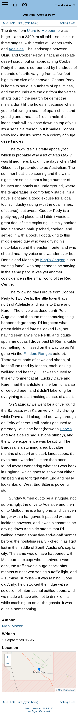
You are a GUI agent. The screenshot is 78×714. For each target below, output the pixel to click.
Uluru (31, 30)
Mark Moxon (12, 626)
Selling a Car (67, 23)
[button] (39, 670)
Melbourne (50, 30)
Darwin (66, 429)
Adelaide (16, 49)
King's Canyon (52, 260)
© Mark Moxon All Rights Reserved (39, 710)
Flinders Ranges (37, 353)
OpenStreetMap (66, 690)
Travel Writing (65, 5)
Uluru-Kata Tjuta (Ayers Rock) (20, 23)
